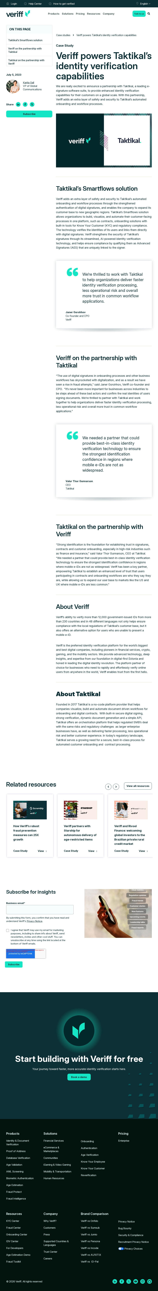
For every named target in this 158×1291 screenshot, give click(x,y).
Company (108, 13)
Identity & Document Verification (17, 1142)
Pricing (80, 13)
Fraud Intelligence (16, 1198)
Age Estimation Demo (18, 1254)
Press (47, 1234)
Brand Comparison (94, 1214)
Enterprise (123, 1140)
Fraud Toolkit (13, 1261)
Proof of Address (16, 1151)
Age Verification (90, 1154)
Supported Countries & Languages (56, 1243)
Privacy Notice (34, 921)
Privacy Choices (133, 1248)
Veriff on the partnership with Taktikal (25, 50)
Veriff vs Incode (89, 1248)
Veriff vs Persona (90, 1241)
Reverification (88, 1175)
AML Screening (14, 1171)
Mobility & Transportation (57, 1171)
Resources (93, 13)
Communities (51, 1157)
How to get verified (64, 3)
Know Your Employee (93, 1161)
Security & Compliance (130, 1235)
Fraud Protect (14, 1191)
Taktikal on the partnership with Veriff (26, 62)
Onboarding (87, 1141)
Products (53, 13)
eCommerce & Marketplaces (51, 1149)
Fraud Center (13, 1227)
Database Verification (18, 1157)
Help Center (35, 3)
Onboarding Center (16, 1234)
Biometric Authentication (20, 1178)
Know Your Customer (93, 1168)
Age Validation (14, 1164)
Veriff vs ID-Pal (89, 1261)
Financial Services (54, 1140)
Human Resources (54, 1178)
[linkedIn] (18, 104)
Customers (50, 1227)
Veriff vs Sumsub (90, 1227)
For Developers (14, 1248)
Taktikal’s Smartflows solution (25, 40)
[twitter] (32, 104)
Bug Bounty (124, 1228)
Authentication (89, 1148)
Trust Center (50, 1251)
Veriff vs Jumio (89, 1234)
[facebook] (25, 104)
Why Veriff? (50, 1220)
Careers (48, 1258)
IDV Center (12, 1241)
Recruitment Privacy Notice (133, 1241)
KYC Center (12, 1220)
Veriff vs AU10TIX (91, 1254)
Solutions (67, 13)
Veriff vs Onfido (89, 1220)
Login (14, 3)
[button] (108, 787)
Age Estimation (14, 1185)
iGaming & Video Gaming (57, 1164)
